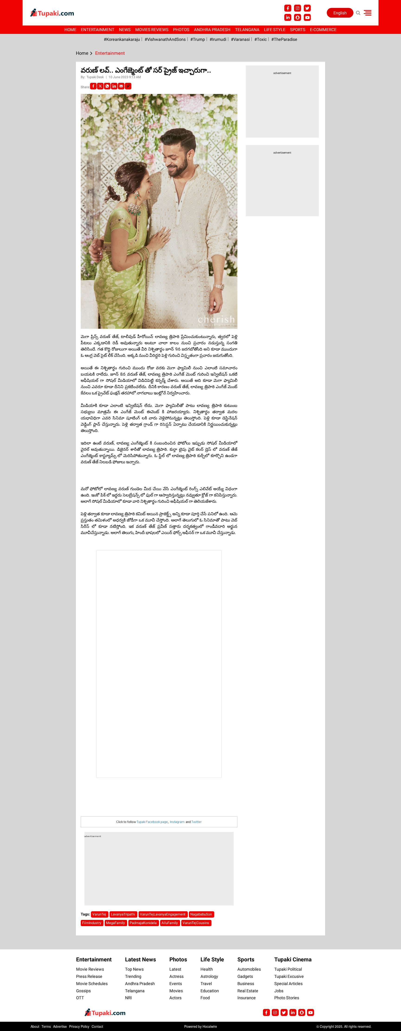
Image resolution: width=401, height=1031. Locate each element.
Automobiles (249, 969)
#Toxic (260, 39)
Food (205, 997)
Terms (46, 1026)
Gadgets (245, 976)
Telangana (247, 29)
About (35, 1026)
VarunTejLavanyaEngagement (163, 914)
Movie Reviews (90, 969)
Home (70, 29)
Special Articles (288, 983)
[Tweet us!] (307, 8)
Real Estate (247, 990)
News (125, 29)
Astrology (209, 976)
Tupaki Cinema (293, 959)
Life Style (274, 29)
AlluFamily (170, 923)
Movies (176, 990)
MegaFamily (116, 923)
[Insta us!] (297, 8)
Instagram (177, 821)
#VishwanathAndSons (165, 39)
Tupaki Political (288, 969)
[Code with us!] (297, 17)
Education (209, 990)
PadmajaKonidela (144, 923)
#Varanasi (240, 39)
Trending (133, 976)
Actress (176, 976)
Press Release (89, 976)
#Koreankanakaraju (122, 39)
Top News (134, 969)
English (340, 12)
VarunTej (99, 914)
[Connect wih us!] (287, 17)
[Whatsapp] (107, 86)
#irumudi (218, 39)
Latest (175, 969)
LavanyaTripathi (123, 914)
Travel (206, 983)
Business (245, 983)
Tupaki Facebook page (152, 821)
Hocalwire (210, 1026)
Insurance (246, 997)
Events (175, 983)
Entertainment (97, 29)
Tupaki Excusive (289, 976)
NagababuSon (201, 914)
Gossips (83, 990)
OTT (80, 997)
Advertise (60, 1026)
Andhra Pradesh (212, 29)
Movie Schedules (92, 983)
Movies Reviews (151, 29)
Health (206, 969)
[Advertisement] (20, 280)
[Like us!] (287, 8)
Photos (181, 29)
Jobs (278, 990)
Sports (297, 29)
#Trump (197, 39)
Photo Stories (286, 997)
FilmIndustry (92, 923)
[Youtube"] (307, 17)
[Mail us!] (310, 1012)
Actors (175, 997)
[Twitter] (100, 86)
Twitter (196, 821)
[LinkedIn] (114, 86)
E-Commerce (323, 29)
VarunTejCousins (196, 923)
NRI (128, 997)
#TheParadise (284, 39)
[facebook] (93, 86)
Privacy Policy (79, 1026)
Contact (97, 1026)
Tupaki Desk (95, 77)
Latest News (140, 959)
